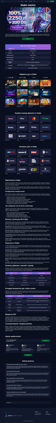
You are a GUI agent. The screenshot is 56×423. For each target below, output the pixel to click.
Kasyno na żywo (21, 77)
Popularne (10, 77)
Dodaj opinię (46, 340)
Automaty (44, 77)
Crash (33, 77)
